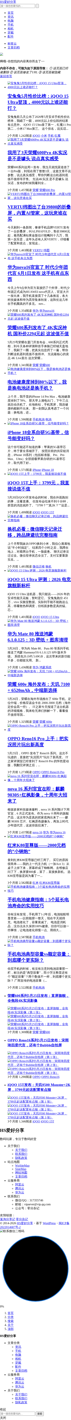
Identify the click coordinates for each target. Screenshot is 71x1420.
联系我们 (21, 1153)
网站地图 (21, 1172)
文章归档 (14, 47)
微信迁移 (39, 566)
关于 (11, 1325)
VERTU (38, 250)
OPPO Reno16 (50, 1076)
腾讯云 (19, 1188)
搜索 (11, 1321)
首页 (11, 12)
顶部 (11, 1329)
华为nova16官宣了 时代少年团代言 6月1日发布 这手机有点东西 (38, 273)
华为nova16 (46, 310)
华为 (36, 310)
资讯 (11, 16)
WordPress (49, 1223)
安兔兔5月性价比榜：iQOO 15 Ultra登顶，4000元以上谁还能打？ (38, 102)
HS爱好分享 (8, 1)
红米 (36, 882)
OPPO (37, 772)
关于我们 (21, 1150)
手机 (11, 24)
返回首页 (6, 76)
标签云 (12, 43)
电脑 (11, 20)
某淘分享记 (7, 1219)
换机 (48, 566)
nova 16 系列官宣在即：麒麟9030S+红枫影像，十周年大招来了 (37, 794)
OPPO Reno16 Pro (52, 772)
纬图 (47, 250)
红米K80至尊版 (49, 882)
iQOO (36, 135)
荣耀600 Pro (47, 190)
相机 (11, 28)
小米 (44, 135)
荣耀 (36, 190)
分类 (11, 1317)
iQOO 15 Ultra (50, 617)
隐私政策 (21, 1157)
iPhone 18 (48, 469)
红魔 (58, 135)
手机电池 (39, 419)
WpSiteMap (22, 1165)
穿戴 (11, 32)
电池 (48, 419)
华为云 (19, 1192)
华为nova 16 (58, 832)
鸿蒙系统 (45, 667)
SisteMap (20, 1169)
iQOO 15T (47, 512)
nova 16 (37, 832)
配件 (11, 36)
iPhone (37, 469)
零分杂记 (22, 1219)
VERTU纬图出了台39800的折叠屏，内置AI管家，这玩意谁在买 (39, 212)
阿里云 (19, 1184)
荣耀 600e (45, 721)
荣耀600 (44, 365)
